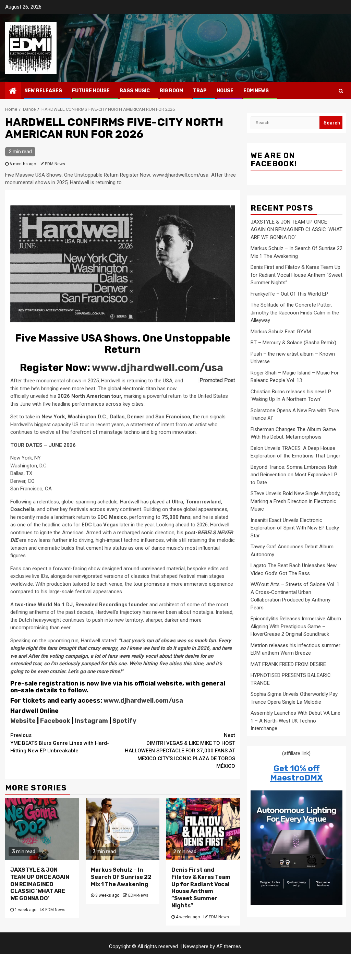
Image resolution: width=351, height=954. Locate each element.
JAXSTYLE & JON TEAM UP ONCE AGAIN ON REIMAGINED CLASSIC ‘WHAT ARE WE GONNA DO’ (39, 884)
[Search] (341, 90)
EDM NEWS (256, 91)
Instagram (90, 721)
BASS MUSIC (135, 91)
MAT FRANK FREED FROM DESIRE (288, 664)
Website (23, 721)
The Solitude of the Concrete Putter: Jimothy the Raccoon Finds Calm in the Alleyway (295, 312)
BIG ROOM (171, 91)
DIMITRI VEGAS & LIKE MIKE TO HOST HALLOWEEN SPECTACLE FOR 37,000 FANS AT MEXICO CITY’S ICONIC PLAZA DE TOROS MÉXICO (180, 750)
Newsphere (195, 946)
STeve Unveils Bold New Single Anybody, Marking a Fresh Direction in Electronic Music (295, 501)
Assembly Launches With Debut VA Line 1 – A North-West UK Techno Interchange (295, 720)
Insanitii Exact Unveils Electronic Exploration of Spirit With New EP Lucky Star (295, 528)
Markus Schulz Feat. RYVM (281, 332)
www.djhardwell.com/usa (157, 367)
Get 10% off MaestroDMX (296, 773)
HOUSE (225, 91)
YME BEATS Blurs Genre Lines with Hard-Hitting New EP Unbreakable (59, 743)
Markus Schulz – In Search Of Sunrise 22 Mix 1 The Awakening (121, 877)
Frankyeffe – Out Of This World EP (289, 294)
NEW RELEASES (43, 91)
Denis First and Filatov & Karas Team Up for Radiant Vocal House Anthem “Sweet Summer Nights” (200, 888)
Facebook (54, 721)
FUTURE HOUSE (91, 91)
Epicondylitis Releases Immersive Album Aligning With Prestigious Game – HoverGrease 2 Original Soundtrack (296, 626)
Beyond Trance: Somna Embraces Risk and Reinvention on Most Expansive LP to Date (294, 475)
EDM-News (55, 164)
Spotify (123, 721)
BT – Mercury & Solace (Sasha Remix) (293, 342)
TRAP (200, 91)
